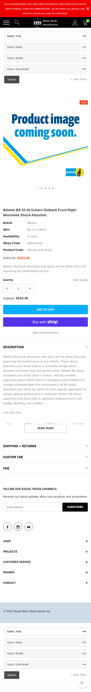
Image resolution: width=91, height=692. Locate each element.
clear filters (79, 79)
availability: (11, 236)
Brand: (8, 222)
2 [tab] (42, 188)
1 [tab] (38, 188)
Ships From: (12, 243)
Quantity (8, 279)
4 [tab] (49, 188)
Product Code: (13, 250)
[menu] (6, 22)
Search (11, 79)
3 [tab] (45, 188)
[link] (7, 526)
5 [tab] (53, 188)
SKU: (6, 229)
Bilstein (32, 222)
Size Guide (80, 280)
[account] (75, 22)
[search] (17, 22)
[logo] (45, 22)
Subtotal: (9, 298)
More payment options (45, 332)
